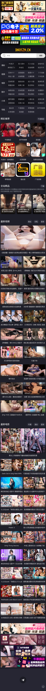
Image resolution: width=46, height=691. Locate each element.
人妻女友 (31, 99)
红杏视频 (11, 112)
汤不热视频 (41, 108)
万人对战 (31, 64)
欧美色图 (31, 90)
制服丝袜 (11, 85)
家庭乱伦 (21, 99)
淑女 (36, 424)
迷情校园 (11, 103)
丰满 (29, 424)
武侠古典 (41, 99)
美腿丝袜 (11, 94)
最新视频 (5, 221)
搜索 (40, 55)
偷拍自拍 (21, 81)
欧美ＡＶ (31, 73)
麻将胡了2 (11, 67)
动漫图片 (41, 90)
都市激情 (11, 99)
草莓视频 (31, 108)
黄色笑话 (31, 103)
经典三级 (21, 85)
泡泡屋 (21, 112)
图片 (3, 92)
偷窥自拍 (11, 90)
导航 (3, 109)
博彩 (3, 65)
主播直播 (31, 76)
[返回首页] (43, 686)
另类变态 (41, 85)
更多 (42, 222)
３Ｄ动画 (41, 73)
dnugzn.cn (23, 50)
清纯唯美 (21, 94)
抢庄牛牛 (41, 67)
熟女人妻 (11, 76)
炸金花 (21, 67)
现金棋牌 (31, 67)
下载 (42, 186)
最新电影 (5, 424)
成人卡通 (31, 81)
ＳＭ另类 (41, 76)
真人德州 (21, 64)
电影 (3, 83)
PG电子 (11, 64)
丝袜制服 (21, 76)
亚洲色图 (21, 90)
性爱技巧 (41, 103)
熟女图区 (31, 94)
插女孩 (11, 108)
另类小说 (21, 103)
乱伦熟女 (31, 85)
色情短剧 (31, 112)
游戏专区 (41, 64)
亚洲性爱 (11, 81)
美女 (29, 222)
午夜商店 (21, 108)
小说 (3, 101)
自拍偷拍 (21, 73)
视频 (3, 74)
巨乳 (36, 222)
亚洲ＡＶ (11, 73)
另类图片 (41, 94)
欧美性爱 (41, 81)
